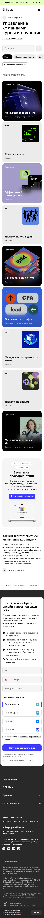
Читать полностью (16, 570)
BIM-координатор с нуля (19, 278)
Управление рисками (17, 402)
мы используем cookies (10, 914)
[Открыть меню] (39, 9)
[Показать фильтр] (39, 48)
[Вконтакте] (3, 848)
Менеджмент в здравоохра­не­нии (21, 359)
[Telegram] (8, 848)
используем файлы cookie (14, 867)
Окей (36, 912)
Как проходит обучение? (12, 38)
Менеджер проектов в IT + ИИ (21, 441)
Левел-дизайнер (15, 154)
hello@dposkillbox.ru (13, 827)
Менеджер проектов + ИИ (20, 113)
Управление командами (19, 236)
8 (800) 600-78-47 (12, 817)
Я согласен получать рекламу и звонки (19, 760)
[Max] (18, 848)
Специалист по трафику (19, 319)
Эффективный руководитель (13, 194)
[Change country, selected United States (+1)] (7, 679)
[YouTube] (13, 848)
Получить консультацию (22, 748)
